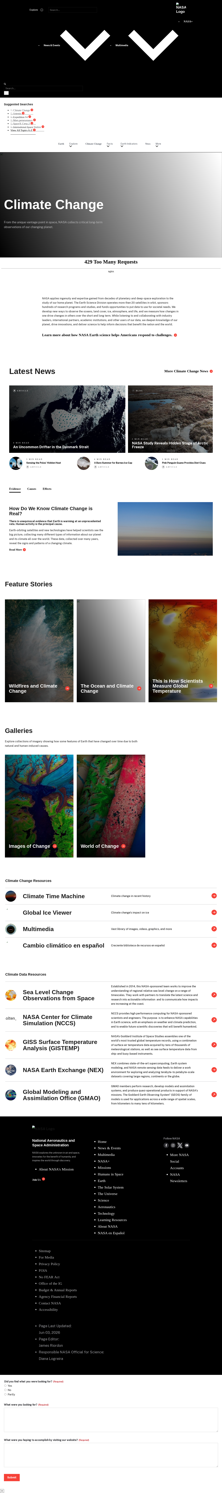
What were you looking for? (26, 1404)
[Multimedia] (214, 929)
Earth (61, 143)
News (147, 143)
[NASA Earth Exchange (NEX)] (214, 1070)
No (9, 1390)
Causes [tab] (31, 488)
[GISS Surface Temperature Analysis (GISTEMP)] (214, 1045)
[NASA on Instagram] (173, 1145)
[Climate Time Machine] (214, 896)
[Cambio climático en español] (214, 946)
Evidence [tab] (15, 488)
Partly (11, 1394)
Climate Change (93, 143)
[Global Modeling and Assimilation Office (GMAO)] (214, 1095)
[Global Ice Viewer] (214, 913)
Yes (10, 1385)
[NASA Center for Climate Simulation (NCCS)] (214, 1020)
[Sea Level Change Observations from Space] (214, 995)
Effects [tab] (47, 488)
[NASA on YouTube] (186, 1145)
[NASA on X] (180, 1145)
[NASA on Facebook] (166, 1145)
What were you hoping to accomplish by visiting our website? (46, 1440)
